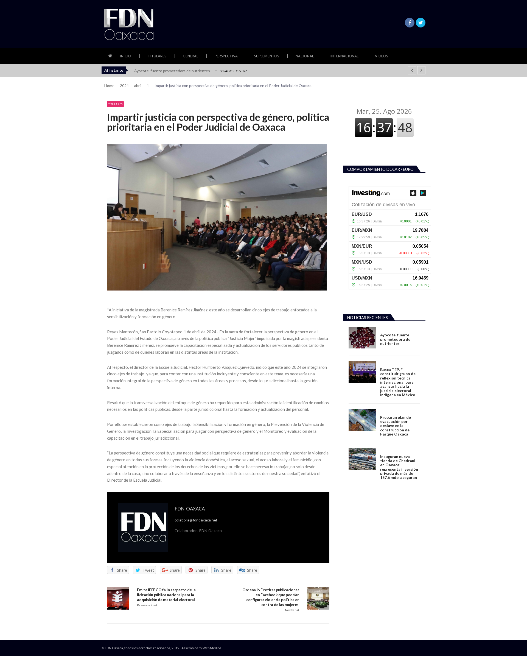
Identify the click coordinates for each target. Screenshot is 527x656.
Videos (381, 56)
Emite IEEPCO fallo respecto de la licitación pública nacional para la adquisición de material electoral (166, 594)
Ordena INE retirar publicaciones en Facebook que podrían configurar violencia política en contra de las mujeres (270, 597)
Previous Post (147, 605)
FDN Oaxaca (190, 508)
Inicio (125, 56)
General (190, 56)
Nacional (305, 56)
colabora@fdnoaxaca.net (196, 520)
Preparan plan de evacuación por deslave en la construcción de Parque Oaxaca (395, 425)
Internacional (344, 56)
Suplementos (266, 56)
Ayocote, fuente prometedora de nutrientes (172, 70)
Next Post (292, 610)
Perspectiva (226, 56)
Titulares (157, 56)
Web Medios (212, 648)
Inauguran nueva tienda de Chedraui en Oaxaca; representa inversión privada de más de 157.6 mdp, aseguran (399, 467)
